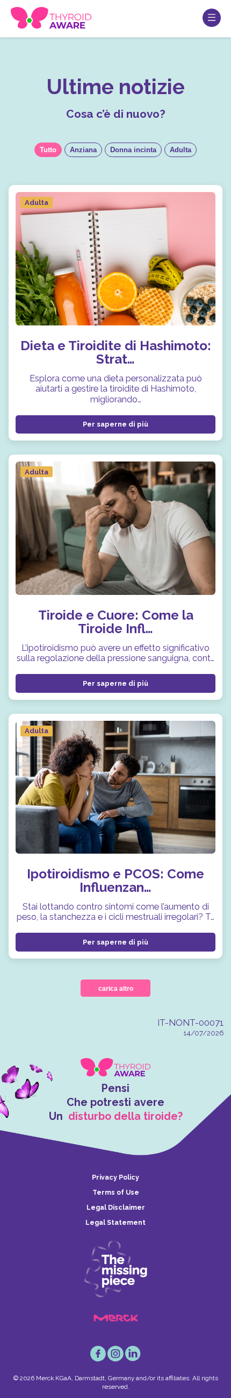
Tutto (48, 150)
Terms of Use (115, 1192)
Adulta (180, 150)
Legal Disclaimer (115, 1207)
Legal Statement (115, 1222)
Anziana (83, 150)
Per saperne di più (115, 424)
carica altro (115, 988)
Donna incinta (133, 150)
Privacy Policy (115, 1177)
